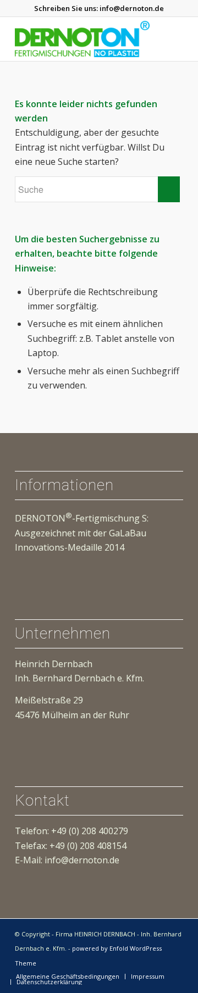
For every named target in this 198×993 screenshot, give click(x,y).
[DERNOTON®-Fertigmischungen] (82, 39)
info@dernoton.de (132, 8)
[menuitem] (67, 976)
